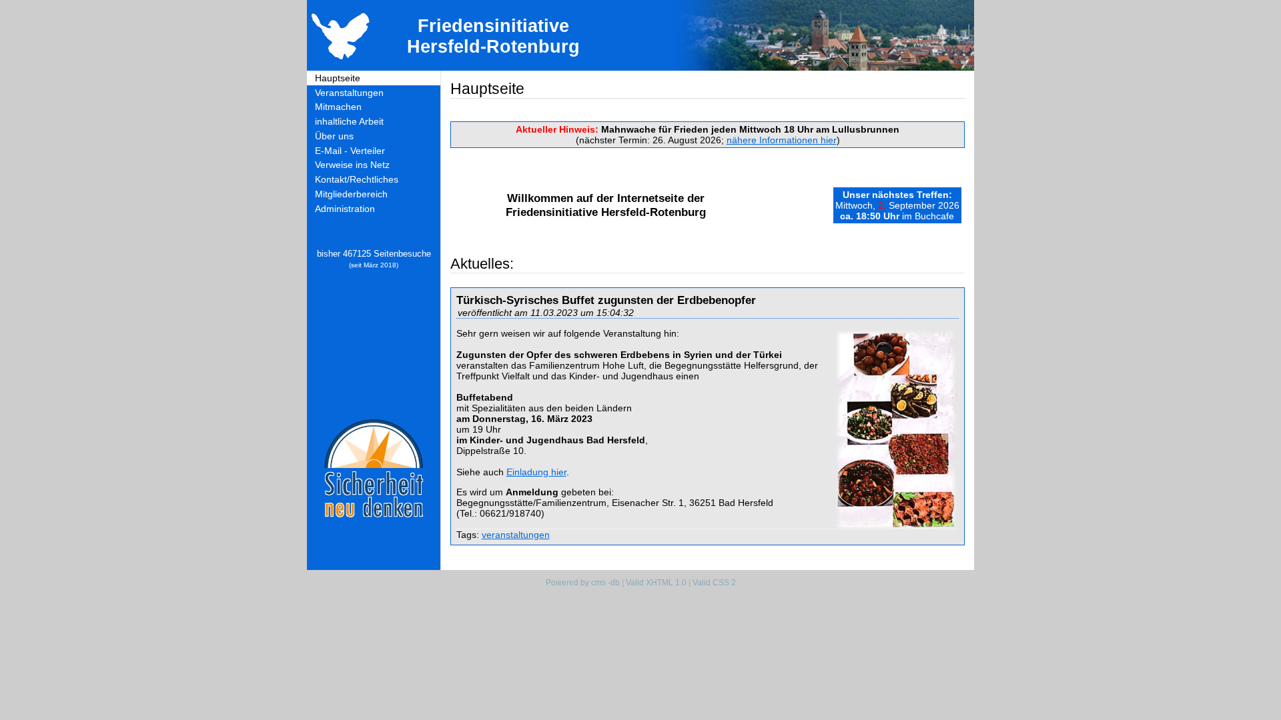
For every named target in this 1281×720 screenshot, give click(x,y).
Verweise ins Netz (352, 164)
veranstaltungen (516, 534)
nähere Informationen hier (782, 140)
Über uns (334, 136)
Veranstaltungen (349, 92)
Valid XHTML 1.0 (656, 583)
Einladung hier (536, 472)
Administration (345, 208)
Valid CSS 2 (714, 583)
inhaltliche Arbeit (349, 121)
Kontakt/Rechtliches (356, 179)
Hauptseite (337, 78)
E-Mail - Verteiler (350, 150)
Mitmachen (338, 106)
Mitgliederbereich (351, 194)
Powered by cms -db (583, 583)
